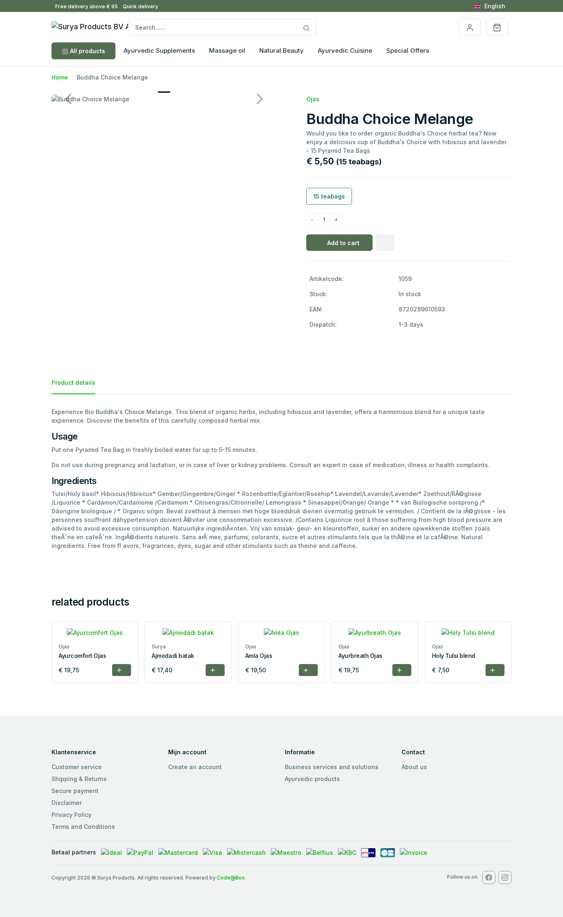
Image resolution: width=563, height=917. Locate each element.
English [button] (494, 5)
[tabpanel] (281, 478)
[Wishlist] (385, 242)
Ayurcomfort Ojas (82, 655)
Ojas (312, 99)
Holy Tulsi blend (453, 655)
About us (414, 766)
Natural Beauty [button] (281, 50)
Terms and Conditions (83, 826)
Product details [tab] (73, 382)
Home (60, 77)
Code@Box (231, 878)
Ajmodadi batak (173, 655)
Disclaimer (67, 802)
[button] (497, 27)
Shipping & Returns (79, 778)
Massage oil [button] (227, 50)
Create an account (195, 766)
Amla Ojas (258, 655)
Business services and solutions (331, 766)
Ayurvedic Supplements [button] (159, 50)
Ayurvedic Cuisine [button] (345, 50)
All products (87, 50)
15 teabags (329, 196)
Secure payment (75, 790)
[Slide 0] (164, 92)
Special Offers (407, 50)
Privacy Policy (71, 814)
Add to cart (343, 242)
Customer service (77, 766)
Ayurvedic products (312, 778)
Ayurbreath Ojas (360, 655)
